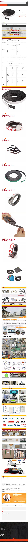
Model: (3, 24)
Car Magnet (20, 505)
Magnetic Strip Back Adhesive (14, 505)
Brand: (14, 24)
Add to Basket (20, 16)
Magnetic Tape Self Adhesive (5, 505)
